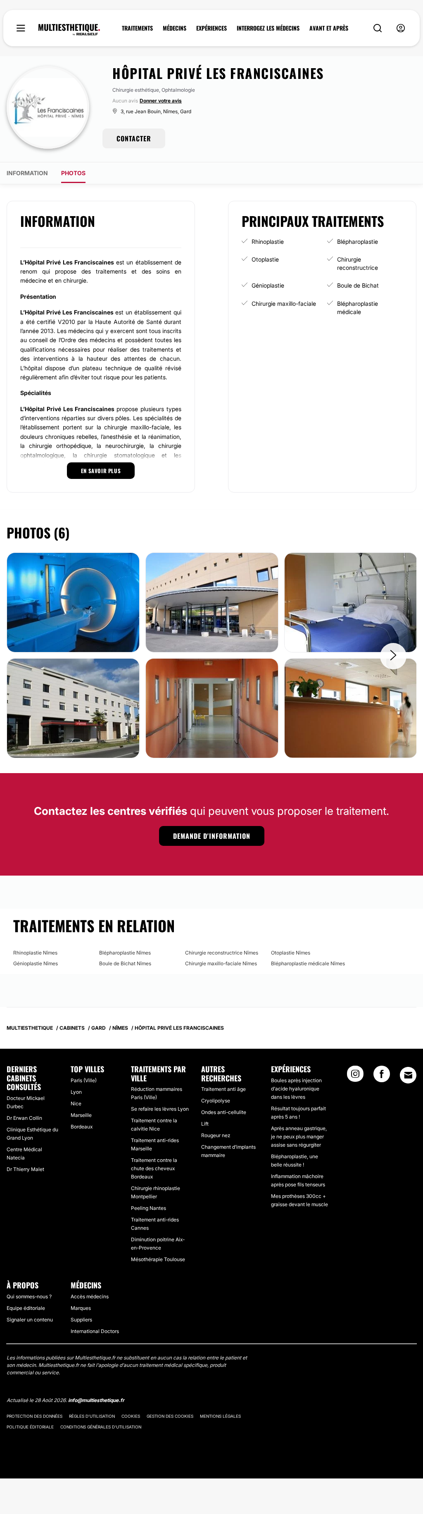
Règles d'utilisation (92, 1416)
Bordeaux (82, 1127)
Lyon (76, 1092)
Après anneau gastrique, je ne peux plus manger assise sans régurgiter (299, 1136)
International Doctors (95, 1331)
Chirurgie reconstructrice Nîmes (221, 953)
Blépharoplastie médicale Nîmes (308, 963)
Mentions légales (220, 1416)
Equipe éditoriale (26, 1308)
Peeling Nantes (148, 1208)
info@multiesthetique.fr (96, 1400)
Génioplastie (268, 285)
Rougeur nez (215, 1135)
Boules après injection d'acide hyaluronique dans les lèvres (296, 1088)
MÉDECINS (174, 28)
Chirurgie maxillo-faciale (284, 303)
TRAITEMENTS (137, 28)
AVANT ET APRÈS (328, 28)
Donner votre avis (161, 101)
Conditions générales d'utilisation (100, 1426)
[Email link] (408, 1075)
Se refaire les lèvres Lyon (160, 1109)
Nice (76, 1103)
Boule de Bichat (358, 285)
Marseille (81, 1115)
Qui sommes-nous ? (29, 1296)
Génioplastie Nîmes (35, 963)
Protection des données (34, 1416)
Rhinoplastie (268, 241)
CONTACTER (133, 138)
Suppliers (81, 1319)
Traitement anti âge (223, 1089)
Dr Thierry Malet (25, 1169)
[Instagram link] (355, 1076)
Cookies (130, 1416)
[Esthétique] (69, 30)
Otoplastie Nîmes (290, 953)
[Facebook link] (381, 1076)
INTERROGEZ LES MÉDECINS (268, 28)
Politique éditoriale (30, 1426)
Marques (81, 1308)
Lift (205, 1124)
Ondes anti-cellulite (223, 1112)
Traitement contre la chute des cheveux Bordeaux (154, 1168)
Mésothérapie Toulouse (158, 1259)
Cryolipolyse (215, 1100)
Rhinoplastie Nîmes (35, 953)
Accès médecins (90, 1296)
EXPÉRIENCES (211, 28)
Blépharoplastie (357, 241)
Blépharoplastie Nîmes (125, 953)
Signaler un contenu (30, 1319)
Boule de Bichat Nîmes (125, 963)
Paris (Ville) (84, 1080)
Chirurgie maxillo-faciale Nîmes (221, 963)
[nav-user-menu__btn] (400, 28)
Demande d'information (211, 836)
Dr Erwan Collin (24, 1118)
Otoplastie (265, 259)
